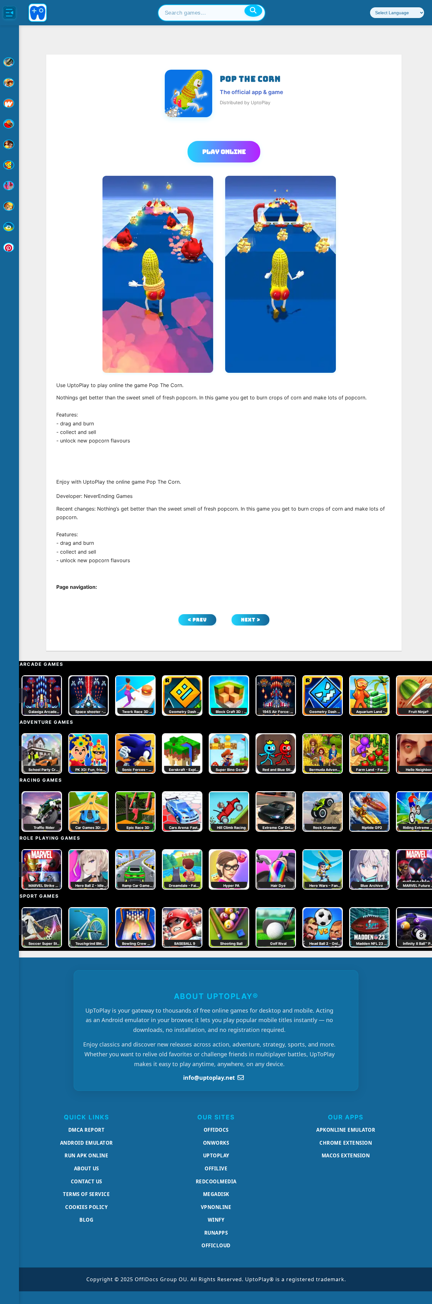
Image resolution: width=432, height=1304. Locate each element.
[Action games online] (9, 62)
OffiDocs (216, 1130)
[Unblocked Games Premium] (9, 247)
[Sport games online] (9, 185)
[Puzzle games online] (9, 144)
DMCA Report (86, 1130)
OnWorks (216, 1143)
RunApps (216, 1233)
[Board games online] (9, 103)
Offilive (216, 1168)
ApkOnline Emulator (345, 1130)
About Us (86, 1168)
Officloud (216, 1245)
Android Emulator (86, 1143)
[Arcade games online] (9, 82)
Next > (250, 620)
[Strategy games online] (9, 206)
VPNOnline (216, 1207)
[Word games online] (9, 226)
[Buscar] (253, 11)
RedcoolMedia (216, 1181)
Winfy (216, 1220)
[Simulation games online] (9, 165)
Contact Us (86, 1181)
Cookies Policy (86, 1207)
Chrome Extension (345, 1143)
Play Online (224, 152)
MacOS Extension (346, 1155)
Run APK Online (86, 1155)
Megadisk (216, 1194)
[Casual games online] (9, 123)
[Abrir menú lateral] (9, 12)
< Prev (197, 620)
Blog (86, 1220)
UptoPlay (216, 1155)
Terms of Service (86, 1194)
